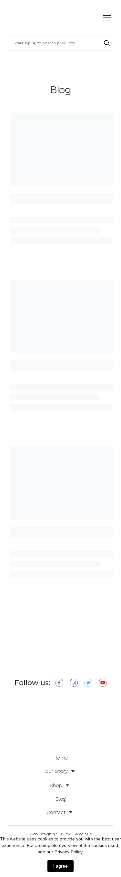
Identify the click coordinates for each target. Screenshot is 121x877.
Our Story (56, 771)
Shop (56, 785)
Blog (60, 799)
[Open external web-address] (60, 721)
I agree (60, 866)
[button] (107, 43)
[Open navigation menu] (106, 17)
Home (60, 758)
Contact (56, 812)
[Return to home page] (26, 17)
